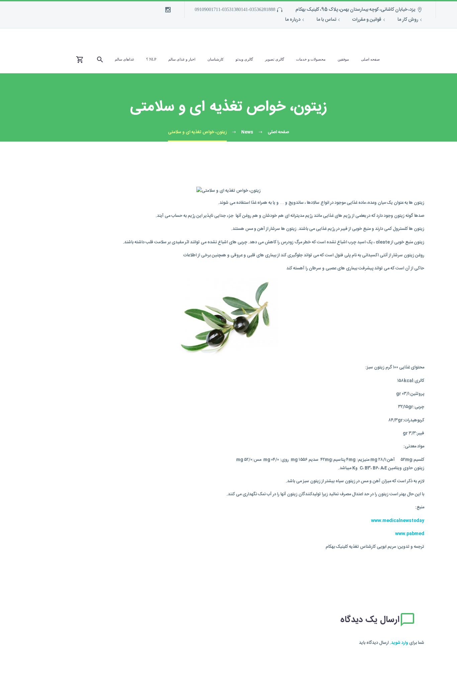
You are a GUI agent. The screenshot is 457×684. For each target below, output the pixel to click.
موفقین (343, 59)
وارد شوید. (399, 643)
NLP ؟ (151, 59)
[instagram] (168, 9)
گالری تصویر (274, 59)
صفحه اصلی (370, 59)
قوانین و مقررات (366, 20)
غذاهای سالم (124, 59)
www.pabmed (409, 533)
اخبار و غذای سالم (181, 59)
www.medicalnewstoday (397, 520)
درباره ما (292, 20)
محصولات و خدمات (311, 59)
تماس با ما (326, 20)
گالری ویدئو (244, 59)
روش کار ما (407, 20)
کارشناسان (215, 59)
